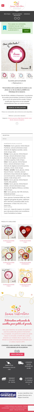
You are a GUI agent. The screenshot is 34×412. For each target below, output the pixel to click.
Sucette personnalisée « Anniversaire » (25, 263)
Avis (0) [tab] (4, 138)
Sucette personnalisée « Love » (25, 241)
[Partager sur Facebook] (17, 123)
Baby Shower (21, 118)
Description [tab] (6, 135)
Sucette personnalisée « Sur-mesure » (25, 285)
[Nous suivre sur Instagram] (18, 351)
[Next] (29, 55)
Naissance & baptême (19, 119)
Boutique (7, 14)
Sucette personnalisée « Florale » (8, 263)
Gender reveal (28, 118)
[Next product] (15, 18)
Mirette (11, 119)
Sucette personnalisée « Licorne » (8, 241)
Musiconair (21, 410)
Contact (26, 31)
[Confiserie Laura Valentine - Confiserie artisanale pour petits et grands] (17, 6)
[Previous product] (18, 18)
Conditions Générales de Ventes (18, 408)
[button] (2, 5)
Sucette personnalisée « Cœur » (8, 285)
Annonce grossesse (13, 118)
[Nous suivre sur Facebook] (15, 351)
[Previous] (4, 55)
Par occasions (17, 14)
